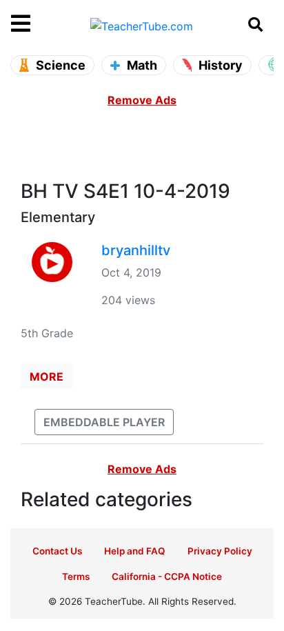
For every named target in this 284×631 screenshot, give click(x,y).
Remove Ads (142, 100)
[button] (44, 24)
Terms (76, 576)
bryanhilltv (135, 250)
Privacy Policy (219, 551)
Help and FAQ (134, 551)
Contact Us (57, 551)
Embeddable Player (104, 422)
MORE (46, 376)
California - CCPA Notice (167, 576)
